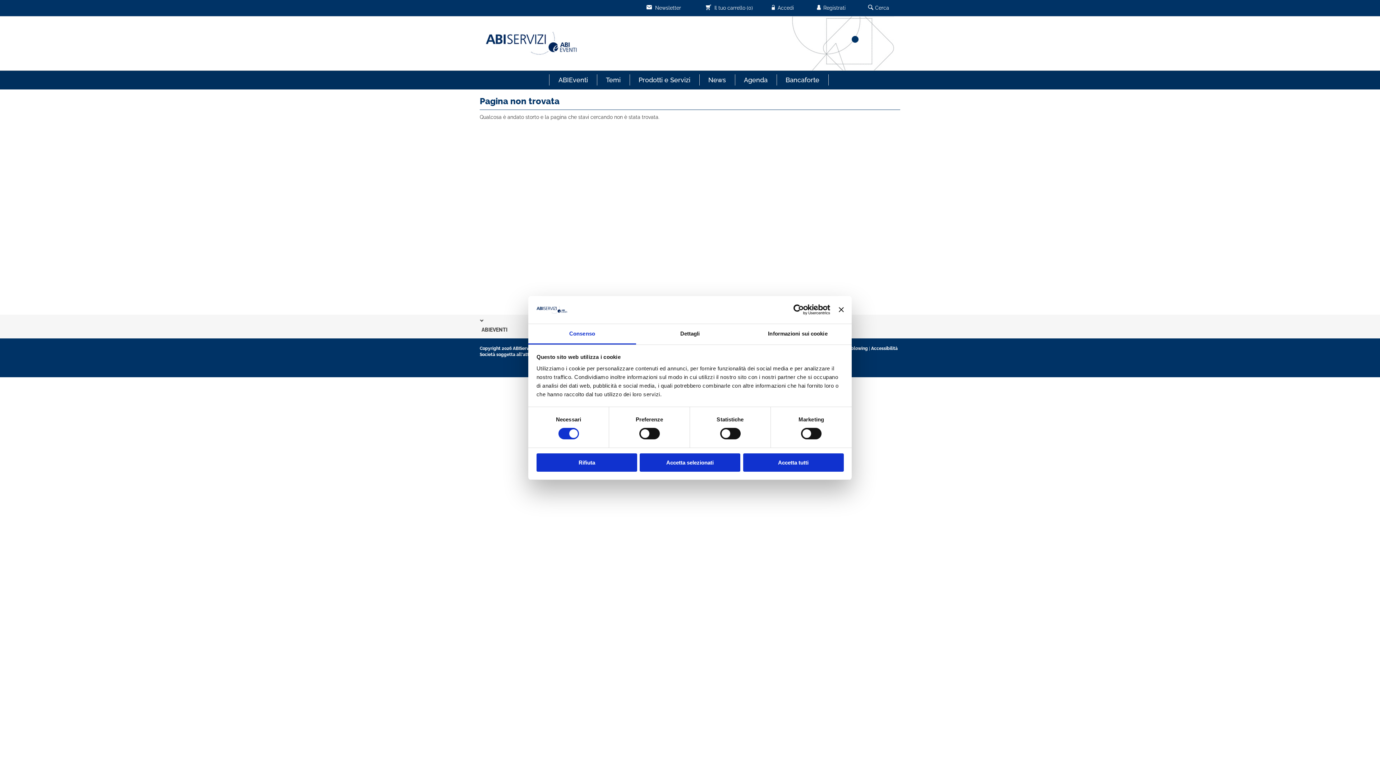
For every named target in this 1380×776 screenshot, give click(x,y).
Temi (613, 80)
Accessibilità (884, 348)
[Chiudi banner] (841, 309)
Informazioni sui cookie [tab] (797, 334)
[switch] (649, 433)
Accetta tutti (793, 462)
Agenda (756, 80)
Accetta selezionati (690, 462)
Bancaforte (802, 80)
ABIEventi (573, 80)
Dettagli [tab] (690, 334)
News (717, 80)
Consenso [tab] (582, 334)
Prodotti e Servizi (664, 80)
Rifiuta (587, 462)
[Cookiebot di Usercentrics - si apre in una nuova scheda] (798, 309)
